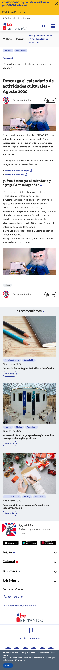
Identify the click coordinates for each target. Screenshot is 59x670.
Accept (8, 665)
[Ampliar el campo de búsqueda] (43, 26)
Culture (7, 285)
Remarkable (21, 50)
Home (9, 39)
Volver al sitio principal (17, 18)
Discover (20, 39)
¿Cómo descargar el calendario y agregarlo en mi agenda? (27, 66)
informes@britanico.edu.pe (22, 605)
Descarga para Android (17, 170)
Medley (19, 427)
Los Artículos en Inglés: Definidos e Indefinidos (28, 368)
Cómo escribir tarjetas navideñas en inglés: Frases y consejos (26, 507)
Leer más (11, 374)
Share (52, 100)
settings (22, 660)
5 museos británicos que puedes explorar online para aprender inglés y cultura (28, 437)
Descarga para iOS (14, 174)
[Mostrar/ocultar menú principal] (53, 26)
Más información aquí (12, 12)
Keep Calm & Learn (12, 360)
